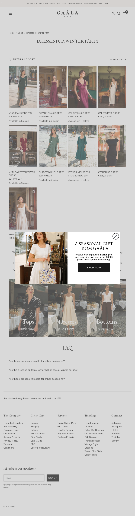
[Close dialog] (116, 236)
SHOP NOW (94, 267)
